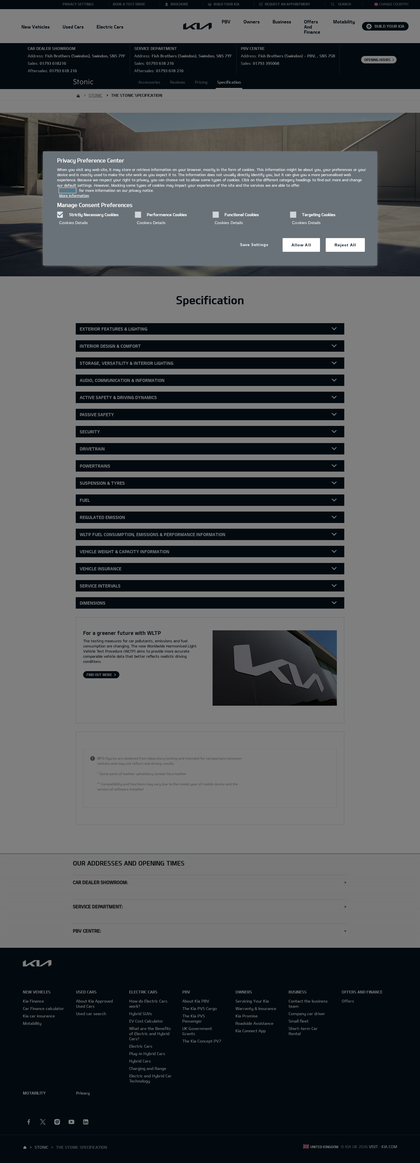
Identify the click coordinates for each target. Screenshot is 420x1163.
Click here (67, 190)
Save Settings (254, 245)
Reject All (345, 245)
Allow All (301, 245)
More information (74, 195)
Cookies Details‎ (73, 222)
